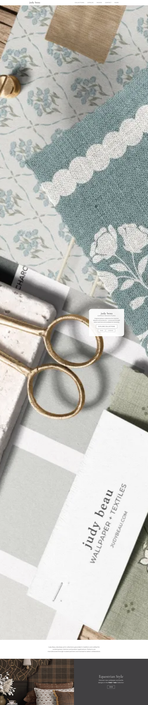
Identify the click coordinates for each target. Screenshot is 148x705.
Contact (108, 2)
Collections (79, 2)
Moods (99, 2)
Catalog (90, 2)
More (116, 2)
